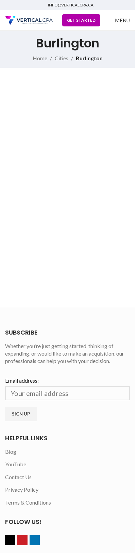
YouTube (15, 464)
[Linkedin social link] (35, 540)
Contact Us (18, 477)
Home (40, 58)
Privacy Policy (21, 489)
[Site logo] (29, 19)
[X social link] (10, 540)
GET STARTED (81, 20)
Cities (61, 58)
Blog (10, 451)
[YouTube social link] (22, 540)
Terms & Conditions (28, 502)
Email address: (22, 380)
